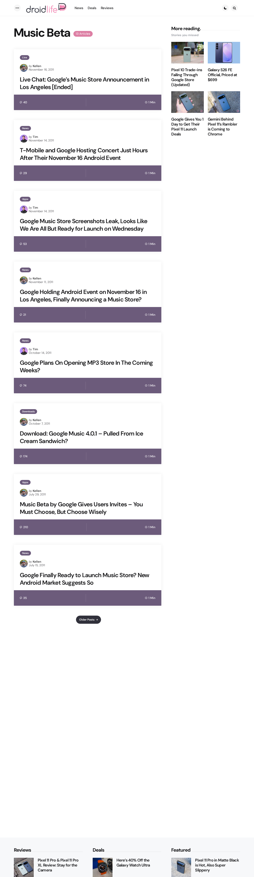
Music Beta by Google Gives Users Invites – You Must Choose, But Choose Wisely (81, 508)
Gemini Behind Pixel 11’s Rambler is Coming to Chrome (222, 127)
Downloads (28, 411)
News (25, 128)
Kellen (37, 66)
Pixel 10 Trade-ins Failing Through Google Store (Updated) (186, 77)
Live (24, 57)
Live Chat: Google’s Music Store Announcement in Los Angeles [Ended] (84, 83)
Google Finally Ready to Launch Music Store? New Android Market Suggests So (84, 578)
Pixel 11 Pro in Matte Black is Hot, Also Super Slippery (217, 865)
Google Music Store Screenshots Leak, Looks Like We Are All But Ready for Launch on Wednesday (83, 224)
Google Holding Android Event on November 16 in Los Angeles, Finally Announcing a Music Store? (83, 295)
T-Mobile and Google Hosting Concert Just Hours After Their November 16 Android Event (84, 154)
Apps (25, 199)
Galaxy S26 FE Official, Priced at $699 (222, 74)
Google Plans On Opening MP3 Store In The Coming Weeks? (86, 366)
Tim (35, 137)
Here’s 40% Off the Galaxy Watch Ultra (133, 863)
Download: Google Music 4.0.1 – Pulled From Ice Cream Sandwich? (81, 437)
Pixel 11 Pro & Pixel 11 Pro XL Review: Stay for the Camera (58, 865)
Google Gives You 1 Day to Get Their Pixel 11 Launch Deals (187, 127)
